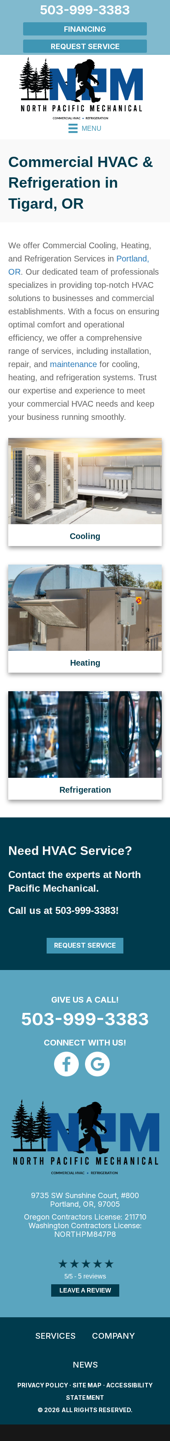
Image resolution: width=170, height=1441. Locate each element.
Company (113, 1336)
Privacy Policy (42, 1385)
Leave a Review (85, 1290)
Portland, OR (72, 1204)
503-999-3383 (85, 910)
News (85, 1365)
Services (55, 1336)
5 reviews (92, 1276)
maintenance (73, 364)
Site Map (87, 1385)
